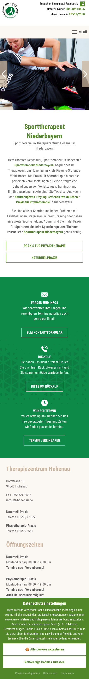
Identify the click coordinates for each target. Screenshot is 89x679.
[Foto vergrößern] (44, 74)
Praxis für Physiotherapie (33, 202)
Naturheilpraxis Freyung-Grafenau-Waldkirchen (46, 197)
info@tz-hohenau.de (19, 500)
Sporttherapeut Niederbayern (34, 165)
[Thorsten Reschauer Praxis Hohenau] (10, 10)
